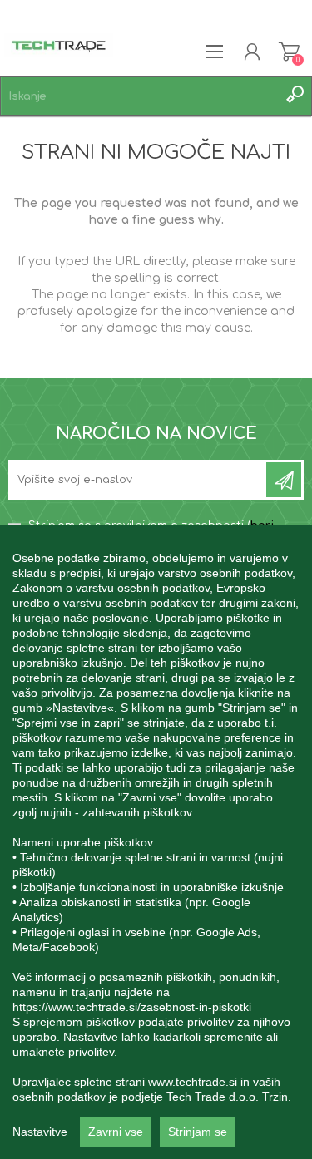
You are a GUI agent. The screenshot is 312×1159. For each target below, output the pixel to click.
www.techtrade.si (192, 1081)
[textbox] (139, 96)
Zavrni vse (115, 1131)
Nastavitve (39, 1131)
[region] (156, 842)
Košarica (289, 51)
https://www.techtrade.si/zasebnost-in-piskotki (131, 1007)
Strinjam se (197, 1131)
